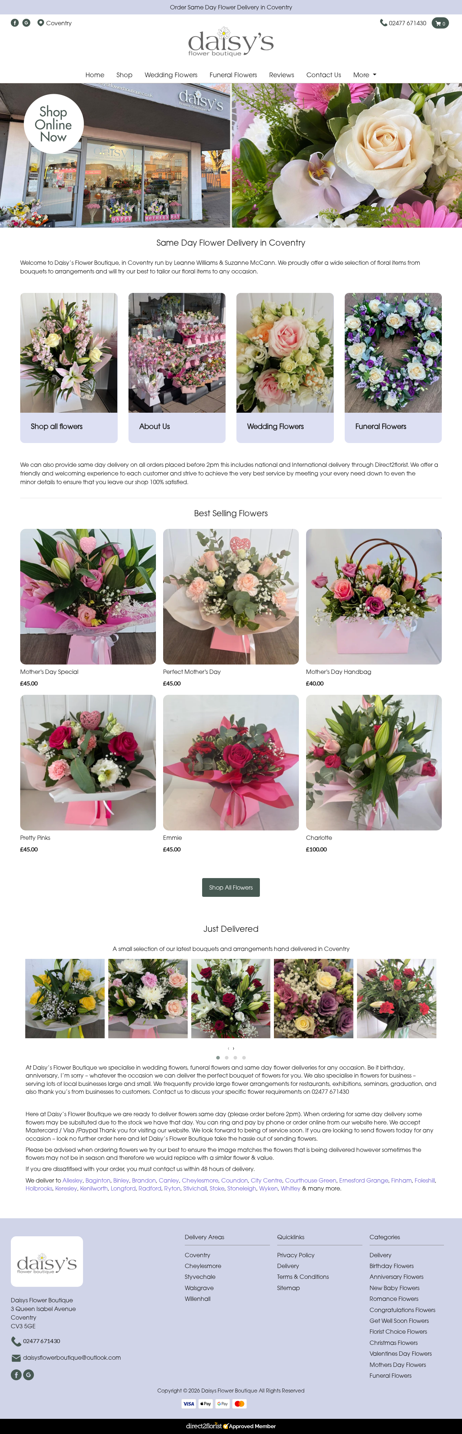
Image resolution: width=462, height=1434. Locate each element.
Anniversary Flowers (396, 1276)
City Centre (266, 1180)
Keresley (66, 1188)
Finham (401, 1180)
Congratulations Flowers (402, 1310)
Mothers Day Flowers (398, 1364)
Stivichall (195, 1188)
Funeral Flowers (233, 75)
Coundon (234, 1180)
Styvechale (200, 1276)
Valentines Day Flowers (401, 1353)
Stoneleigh (241, 1188)
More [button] (362, 75)
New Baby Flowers (394, 1288)
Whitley (291, 1188)
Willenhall (197, 1298)
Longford (123, 1188)
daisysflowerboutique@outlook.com (72, 1357)
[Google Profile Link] (26, 23)
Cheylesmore (200, 1180)
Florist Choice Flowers (398, 1331)
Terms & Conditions (303, 1276)
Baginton (98, 1180)
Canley (169, 1180)
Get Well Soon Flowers (399, 1320)
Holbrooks (39, 1188)
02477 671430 (407, 23)
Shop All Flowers (231, 887)
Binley (121, 1180)
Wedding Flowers (171, 75)
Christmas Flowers (394, 1342)
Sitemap (288, 1288)
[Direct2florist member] (231, 1426)
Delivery (288, 1265)
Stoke (217, 1188)
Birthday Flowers (392, 1265)
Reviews (281, 75)
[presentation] (228, 1048)
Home (95, 75)
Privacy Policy (296, 1255)
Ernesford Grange (363, 1180)
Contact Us (323, 75)
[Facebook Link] (15, 23)
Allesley (72, 1180)
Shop (124, 75)
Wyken (268, 1188)
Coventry (197, 1255)
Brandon (144, 1180)
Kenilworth (94, 1188)
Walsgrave (199, 1288)
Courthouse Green (310, 1180)
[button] (218, 1057)
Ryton (172, 1188)
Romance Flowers (394, 1298)
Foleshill (425, 1180)
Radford (150, 1188)
